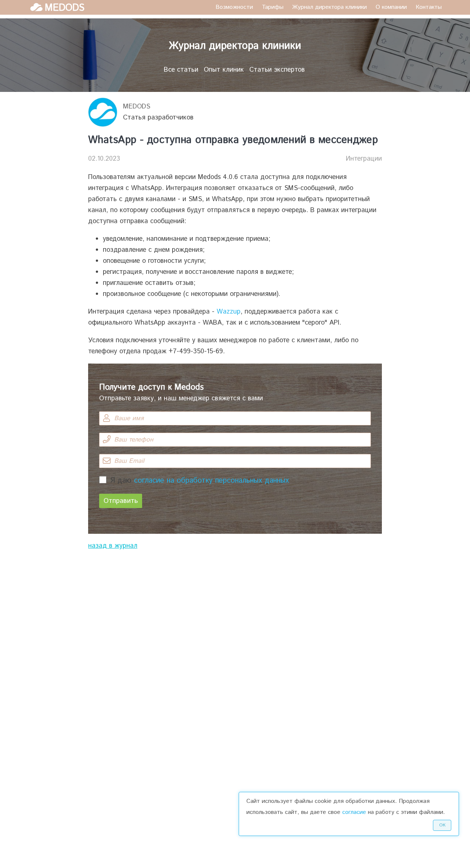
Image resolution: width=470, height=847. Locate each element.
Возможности (234, 7)
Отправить (121, 501)
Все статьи (181, 70)
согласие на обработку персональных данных (211, 480)
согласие (354, 812)
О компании (391, 7)
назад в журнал (112, 546)
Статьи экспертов (277, 70)
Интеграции (364, 159)
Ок (442, 825)
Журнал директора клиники (329, 7)
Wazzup (229, 312)
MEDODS (136, 106)
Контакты (429, 7)
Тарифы (272, 7)
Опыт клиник (224, 70)
